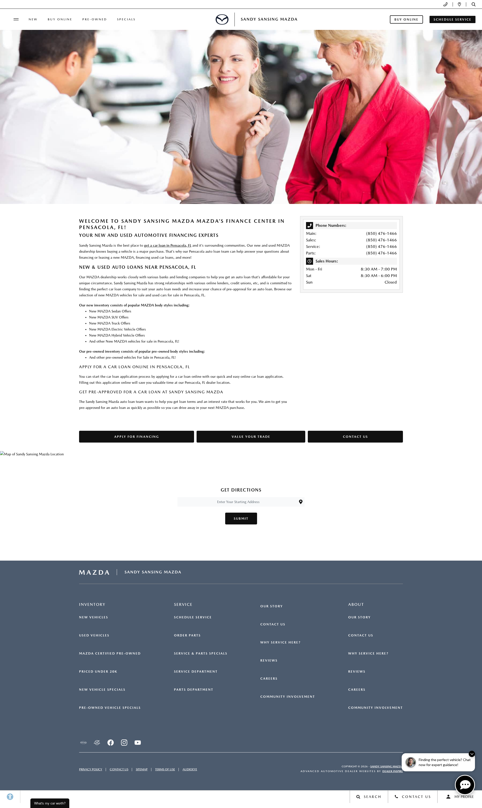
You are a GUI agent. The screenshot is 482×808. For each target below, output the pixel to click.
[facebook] (110, 742)
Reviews (269, 660)
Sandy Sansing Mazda (386, 766)
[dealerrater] (96, 742)
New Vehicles (93, 617)
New (33, 19)
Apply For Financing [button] (136, 437)
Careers (269, 678)
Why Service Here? (280, 642)
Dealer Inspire (392, 771)
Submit (241, 518)
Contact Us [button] (355, 437)
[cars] (83, 742)
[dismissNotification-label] (472, 754)
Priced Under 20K (98, 671)
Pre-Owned (94, 19)
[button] (473, 4)
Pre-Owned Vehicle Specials (110, 708)
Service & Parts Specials (200, 653)
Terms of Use (165, 769)
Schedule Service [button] (452, 19)
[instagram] (124, 742)
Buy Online (60, 19)
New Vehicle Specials (102, 689)
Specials (126, 19)
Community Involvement (287, 696)
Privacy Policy (90, 769)
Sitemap (142, 769)
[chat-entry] (465, 785)
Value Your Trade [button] (251, 437)
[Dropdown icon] (445, 4)
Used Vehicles (94, 635)
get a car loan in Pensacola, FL (167, 245)
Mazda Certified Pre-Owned (110, 653)
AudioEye (190, 769)
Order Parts (187, 635)
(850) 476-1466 (381, 233)
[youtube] (137, 742)
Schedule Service (193, 617)
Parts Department (193, 689)
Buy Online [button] (406, 19)
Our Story (271, 606)
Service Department (196, 671)
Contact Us (272, 624)
